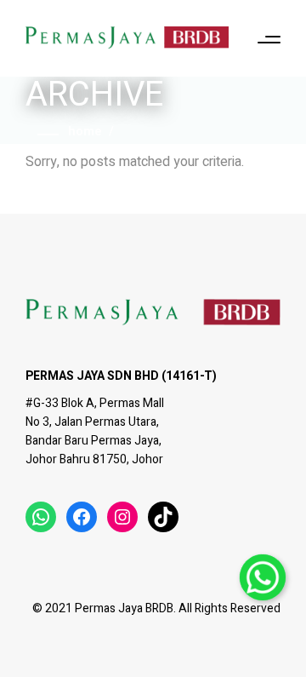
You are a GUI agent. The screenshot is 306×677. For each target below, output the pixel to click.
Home (85, 131)
